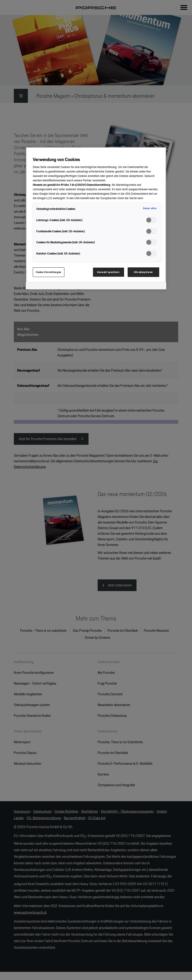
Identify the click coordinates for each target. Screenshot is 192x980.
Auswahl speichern (108, 272)
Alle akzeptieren (143, 272)
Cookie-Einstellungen (48, 272)
